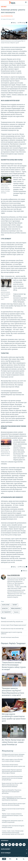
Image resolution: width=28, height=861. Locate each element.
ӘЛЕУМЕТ (4, 7)
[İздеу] (23, 859)
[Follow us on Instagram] (13, 844)
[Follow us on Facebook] (2, 844)
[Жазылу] (24, 844)
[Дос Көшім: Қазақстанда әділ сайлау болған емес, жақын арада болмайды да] (14, 731)
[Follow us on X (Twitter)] (6, 844)
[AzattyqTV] (16, 859)
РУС (10, 859)
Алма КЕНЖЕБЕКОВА (7, 16)
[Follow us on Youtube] (9, 844)
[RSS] (20, 844)
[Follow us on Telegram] (16, 844)
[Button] (13, 23)
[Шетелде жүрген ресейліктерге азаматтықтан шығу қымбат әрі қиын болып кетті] (14, 705)
